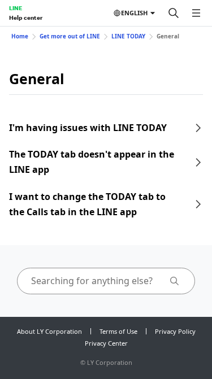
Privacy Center (106, 343)
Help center (25, 17)
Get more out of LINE (70, 36)
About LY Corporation (49, 331)
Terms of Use (118, 331)
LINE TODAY (128, 36)
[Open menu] (196, 13)
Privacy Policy (175, 331)
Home (19, 36)
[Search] (173, 13)
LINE (15, 8)
